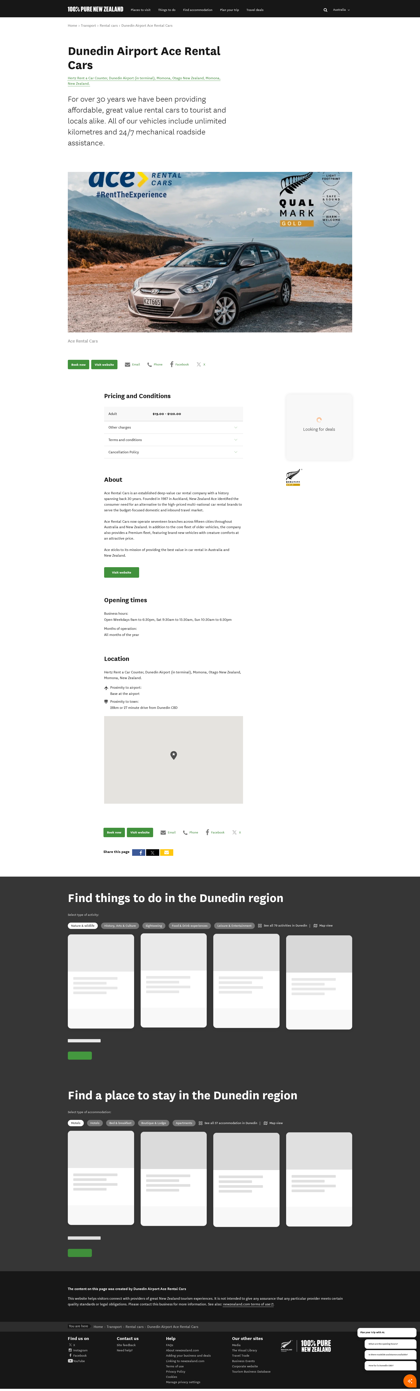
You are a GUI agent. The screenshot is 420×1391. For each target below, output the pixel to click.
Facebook (80, 1355)
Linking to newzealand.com (185, 1361)
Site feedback (126, 1345)
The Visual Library (244, 1350)
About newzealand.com (182, 1350)
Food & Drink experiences (190, 926)
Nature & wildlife (82, 926)
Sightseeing (154, 926)
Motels (75, 1123)
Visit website (104, 364)
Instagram (80, 1350)
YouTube (79, 1361)
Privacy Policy (175, 1371)
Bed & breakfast (120, 1123)
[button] (140, 10)
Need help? (125, 1350)
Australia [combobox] (340, 10)
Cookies (171, 1377)
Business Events (243, 1361)
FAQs (169, 1345)
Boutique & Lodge (153, 1123)
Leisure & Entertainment (234, 926)
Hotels (95, 1123)
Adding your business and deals (188, 1355)
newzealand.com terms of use (248, 1304)
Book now (78, 364)
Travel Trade (240, 1355)
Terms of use (175, 1366)
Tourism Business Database (251, 1371)
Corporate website (245, 1366)
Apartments (184, 1123)
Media (236, 1345)
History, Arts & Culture (120, 926)
